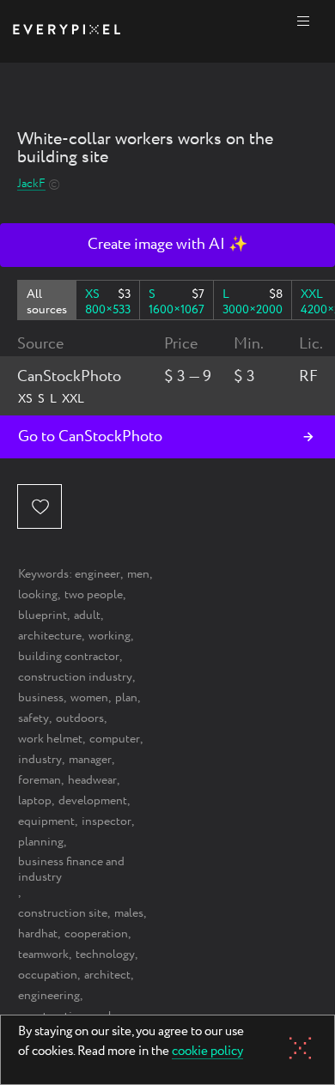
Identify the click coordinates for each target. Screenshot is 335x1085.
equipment (46, 821)
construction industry (75, 677)
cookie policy (207, 1052)
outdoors (80, 718)
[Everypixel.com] (66, 31)
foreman (39, 780)
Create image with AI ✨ (167, 244)
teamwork (43, 954)
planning (41, 842)
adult (87, 615)
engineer (97, 574)
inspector (106, 821)
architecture (50, 636)
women (89, 698)
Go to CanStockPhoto (90, 437)
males (128, 913)
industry (40, 759)
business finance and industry (71, 869)
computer (114, 739)
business (41, 698)
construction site (62, 913)
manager (90, 759)
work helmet (50, 739)
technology (105, 954)
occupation (47, 975)
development (92, 801)
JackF (31, 184)
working (109, 636)
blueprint (42, 615)
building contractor (68, 656)
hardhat (38, 934)
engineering (49, 995)
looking (38, 595)
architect (107, 975)
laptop (35, 801)
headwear (92, 780)
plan (126, 698)
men (138, 574)
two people (93, 595)
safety (33, 718)
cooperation (96, 934)
